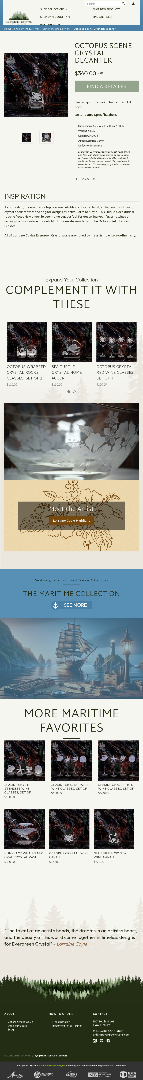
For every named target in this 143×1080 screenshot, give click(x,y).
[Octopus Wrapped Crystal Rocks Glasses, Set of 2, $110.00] (27, 348)
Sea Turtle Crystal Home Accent (67, 373)
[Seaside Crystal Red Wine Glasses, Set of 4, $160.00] (118, 767)
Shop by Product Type (55, 17)
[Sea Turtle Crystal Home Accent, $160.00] (72, 348)
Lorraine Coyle (95, 140)
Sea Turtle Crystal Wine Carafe (111, 855)
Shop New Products (106, 9)
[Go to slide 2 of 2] (74, 391)
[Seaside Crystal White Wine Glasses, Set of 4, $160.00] (71, 767)
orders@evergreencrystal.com (111, 1034)
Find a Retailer (102, 17)
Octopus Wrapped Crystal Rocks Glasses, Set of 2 (26, 373)
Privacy (53, 1055)
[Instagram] (95, 1041)
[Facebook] (108, 1041)
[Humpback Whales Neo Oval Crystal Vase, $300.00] (24, 835)
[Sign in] (133, 4)
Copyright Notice (40, 1055)
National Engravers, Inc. (53, 1065)
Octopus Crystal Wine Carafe (69, 855)
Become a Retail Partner (67, 1025)
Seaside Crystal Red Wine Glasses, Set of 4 (117, 787)
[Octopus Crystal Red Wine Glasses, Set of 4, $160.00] (116, 348)
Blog (11, 1029)
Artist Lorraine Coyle (20, 1021)
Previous (6, 352)
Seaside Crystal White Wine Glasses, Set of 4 (71, 787)
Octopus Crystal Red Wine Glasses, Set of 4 (115, 373)
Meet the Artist (51, 25)
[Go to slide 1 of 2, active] (68, 391)
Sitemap (63, 1055)
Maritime (96, 145)
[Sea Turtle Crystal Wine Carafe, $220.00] (114, 835)
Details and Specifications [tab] (96, 115)
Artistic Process (17, 1025)
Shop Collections (52, 9)
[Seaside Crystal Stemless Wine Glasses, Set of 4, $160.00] (24, 767)
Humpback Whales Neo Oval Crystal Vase (23, 855)
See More (75, 605)
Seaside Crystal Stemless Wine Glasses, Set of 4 (18, 789)
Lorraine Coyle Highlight (71, 521)
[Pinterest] (101, 1041)
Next (136, 352)
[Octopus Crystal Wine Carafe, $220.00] (69, 835)
